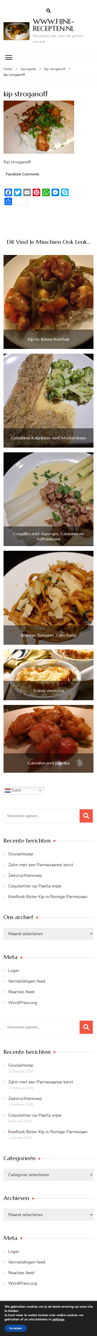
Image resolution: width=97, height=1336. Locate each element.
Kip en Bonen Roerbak (48, 339)
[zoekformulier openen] (48, 10)
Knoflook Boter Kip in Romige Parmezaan (47, 896)
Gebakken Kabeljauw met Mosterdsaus (48, 438)
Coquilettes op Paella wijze (34, 886)
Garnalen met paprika (48, 763)
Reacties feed (21, 992)
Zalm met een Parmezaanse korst (40, 865)
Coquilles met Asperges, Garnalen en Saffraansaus (48, 536)
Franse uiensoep (48, 690)
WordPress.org (22, 1002)
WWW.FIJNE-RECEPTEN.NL (53, 25)
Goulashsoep (20, 854)
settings (58, 1319)
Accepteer (15, 1328)
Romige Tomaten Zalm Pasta (48, 635)
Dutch (16, 790)
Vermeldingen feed (26, 981)
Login (13, 970)
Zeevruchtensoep (25, 875)
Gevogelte (28, 69)
